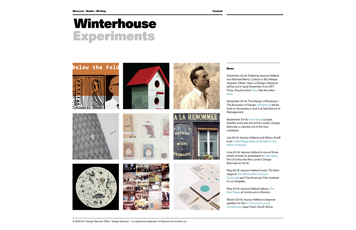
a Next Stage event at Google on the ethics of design (251, 143)
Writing (101, 11)
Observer (78, 11)
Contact (217, 11)
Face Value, (271, 156)
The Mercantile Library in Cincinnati (247, 176)
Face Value (255, 119)
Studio (90, 11)
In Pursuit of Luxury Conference (248, 205)
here (254, 90)
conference (264, 105)
